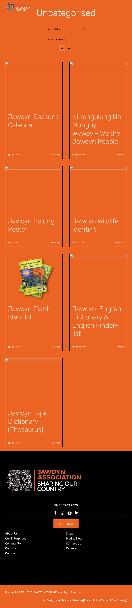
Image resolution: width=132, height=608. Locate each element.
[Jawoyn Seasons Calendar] (33, 85)
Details (56, 155)
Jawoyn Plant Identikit (28, 313)
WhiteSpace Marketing (70, 600)
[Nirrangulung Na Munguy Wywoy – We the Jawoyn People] (98, 85)
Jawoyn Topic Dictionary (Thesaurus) (28, 421)
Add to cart (15, 155)
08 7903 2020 (68, 505)
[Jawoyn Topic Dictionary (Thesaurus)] (33, 382)
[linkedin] (76, 513)
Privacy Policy (92, 600)
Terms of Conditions (112, 600)
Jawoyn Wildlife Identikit (95, 225)
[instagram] (62, 513)
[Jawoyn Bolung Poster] (33, 190)
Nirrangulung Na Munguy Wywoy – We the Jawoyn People (96, 129)
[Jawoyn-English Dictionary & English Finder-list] (98, 277)
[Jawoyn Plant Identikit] (33, 277)
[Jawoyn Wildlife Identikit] (98, 190)
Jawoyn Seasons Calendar (33, 121)
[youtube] (70, 513)
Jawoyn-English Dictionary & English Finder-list (96, 321)
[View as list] (68, 48)
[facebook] (55, 513)
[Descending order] (83, 29)
